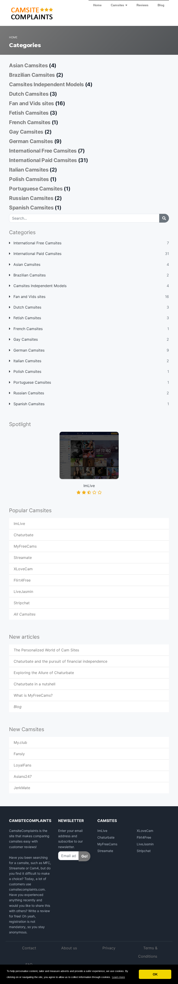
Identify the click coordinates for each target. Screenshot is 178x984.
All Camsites (24, 614)
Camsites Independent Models (39, 285)
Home (97, 5)
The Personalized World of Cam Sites (46, 650)
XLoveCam (23, 569)
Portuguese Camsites (31, 382)
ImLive (19, 523)
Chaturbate (23, 535)
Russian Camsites (28, 393)
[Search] (164, 218)
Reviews (142, 5)
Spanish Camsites (28, 404)
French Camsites (27, 328)
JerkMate (22, 787)
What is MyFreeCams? (33, 695)
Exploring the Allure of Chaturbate (44, 672)
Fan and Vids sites (28, 296)
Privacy (108, 948)
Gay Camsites (25, 339)
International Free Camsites (36, 243)
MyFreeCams (25, 546)
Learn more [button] (118, 977)
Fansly (19, 753)
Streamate (23, 557)
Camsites (117, 5)
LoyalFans (22, 765)
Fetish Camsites (26, 318)
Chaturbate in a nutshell (34, 684)
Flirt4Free (22, 580)
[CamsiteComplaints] (39, 12)
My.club (20, 742)
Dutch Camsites (26, 307)
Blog (161, 5)
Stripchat (22, 603)
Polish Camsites (26, 371)
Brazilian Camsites (29, 275)
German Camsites (28, 350)
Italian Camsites (26, 361)
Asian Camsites (26, 264)
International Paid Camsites (36, 253)
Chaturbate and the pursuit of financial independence (60, 661)
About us (69, 948)
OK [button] (155, 974)
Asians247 (23, 776)
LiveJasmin (23, 591)
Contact (29, 948)
